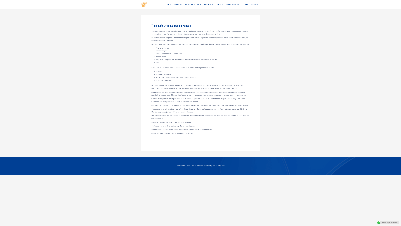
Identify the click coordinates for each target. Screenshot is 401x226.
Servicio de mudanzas (193, 4)
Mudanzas (178, 4)
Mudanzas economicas (212, 4)
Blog (246, 4)
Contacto (254, 4)
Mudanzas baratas (233, 4)
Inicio (169, 4)
